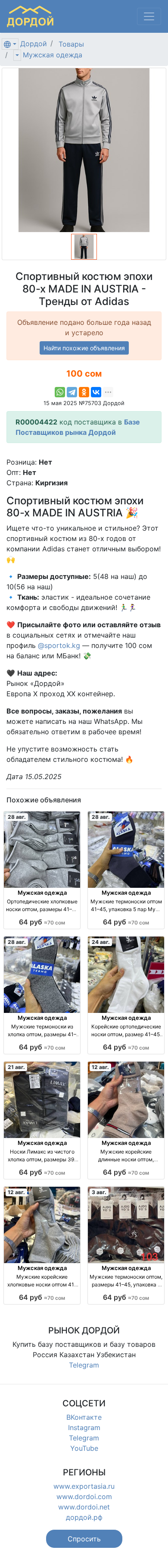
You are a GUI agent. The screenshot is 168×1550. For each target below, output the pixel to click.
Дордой (33, 43)
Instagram (84, 1427)
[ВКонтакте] (96, 392)
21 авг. (16, 1067)
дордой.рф (84, 1517)
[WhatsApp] (60, 392)
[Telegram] (72, 392)
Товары (71, 44)
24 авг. (101, 942)
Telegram (84, 1365)
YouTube (84, 1448)
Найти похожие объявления (84, 348)
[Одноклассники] (84, 392)
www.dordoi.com (84, 1496)
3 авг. (99, 1192)
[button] (84, 1538)
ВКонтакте (84, 1417)
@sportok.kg (59, 645)
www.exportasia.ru (84, 1486)
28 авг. (17, 817)
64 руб (42, 922)
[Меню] (149, 16)
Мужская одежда (52, 54)
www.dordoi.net (84, 1507)
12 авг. (100, 1067)
